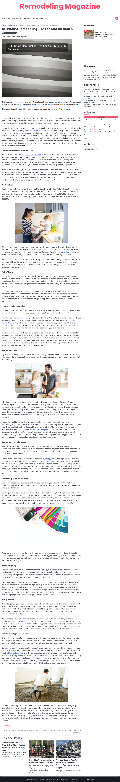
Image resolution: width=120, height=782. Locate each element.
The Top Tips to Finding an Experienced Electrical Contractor (98, 97)
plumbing (46, 459)
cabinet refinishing (37, 429)
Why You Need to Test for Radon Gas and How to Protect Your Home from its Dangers (67, 764)
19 (94, 129)
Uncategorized (6, 725)
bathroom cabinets (55, 461)
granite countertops (29, 621)
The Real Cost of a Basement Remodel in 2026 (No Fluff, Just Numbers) (104, 33)
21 (104, 129)
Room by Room (17, 18)
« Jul (85, 139)
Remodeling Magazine (60, 6)
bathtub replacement (14, 653)
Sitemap (56, 779)
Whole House (6, 18)
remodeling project (33, 155)
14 (104, 127)
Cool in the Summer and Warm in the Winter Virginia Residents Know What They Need (13, 746)
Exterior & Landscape (39, 18)
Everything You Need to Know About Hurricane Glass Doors (41, 761)
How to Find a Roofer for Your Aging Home (99, 90)
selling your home (64, 252)
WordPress (90, 779)
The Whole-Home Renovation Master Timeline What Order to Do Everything (100, 93)
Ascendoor (74, 779)
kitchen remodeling (22, 318)
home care (34, 131)
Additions (27, 18)
